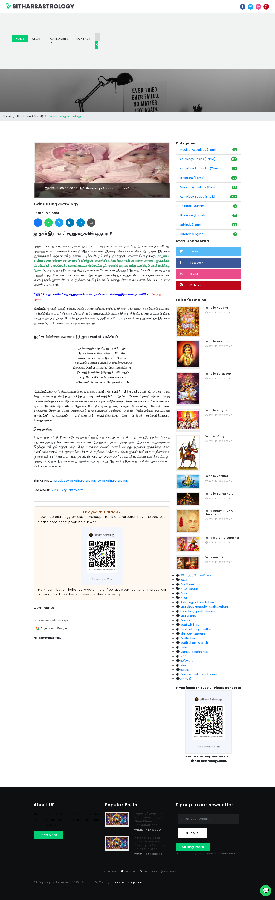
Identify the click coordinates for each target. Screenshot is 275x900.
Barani (185, 620)
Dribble (194, 274)
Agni (183, 593)
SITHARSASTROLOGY (42, 6)
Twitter (194, 251)
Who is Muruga (217, 341)
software (187, 661)
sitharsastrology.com (126, 882)
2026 (183, 580)
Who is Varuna (216, 476)
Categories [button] (59, 38)
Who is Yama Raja (219, 493)
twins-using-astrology (66, 490)
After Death (189, 589)
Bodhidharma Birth (194, 643)
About (37, 38)
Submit (192, 833)
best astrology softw (195, 629)
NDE (183, 656)
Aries (184, 598)
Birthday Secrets (192, 634)
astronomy (188, 616)
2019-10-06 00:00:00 (63, 188)
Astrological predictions (197, 602)
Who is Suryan (216, 410)
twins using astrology (56, 204)
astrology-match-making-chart (204, 607)
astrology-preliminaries (197, 611)
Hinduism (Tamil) (30, 116)
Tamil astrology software (198, 674)
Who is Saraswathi (220, 373)
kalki (183, 647)
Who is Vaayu (216, 436)
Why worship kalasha (222, 538)
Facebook (196, 263)
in (69, 222)
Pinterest (195, 285)
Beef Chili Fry (189, 625)
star (183, 665)
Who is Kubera (216, 307)
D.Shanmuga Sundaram (101, 188)
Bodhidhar (187, 638)
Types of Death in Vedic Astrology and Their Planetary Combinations (150, 819)
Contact (83, 38)
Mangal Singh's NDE (194, 652)
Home (22, 38)
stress (184, 670)
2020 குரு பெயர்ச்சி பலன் (196, 575)
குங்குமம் (186, 679)
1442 (126, 188)
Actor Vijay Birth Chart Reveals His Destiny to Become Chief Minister (149, 843)
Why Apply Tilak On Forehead (220, 512)
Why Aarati (214, 557)
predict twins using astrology (75, 480)
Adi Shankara (190, 584)
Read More (48, 835)
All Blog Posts (193, 847)
